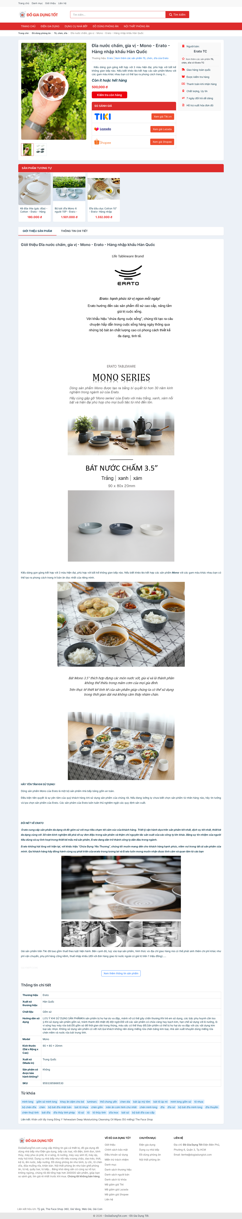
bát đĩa (46, 1112)
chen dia (125, 1101)
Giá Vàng (75, 1208)
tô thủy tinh (99, 1112)
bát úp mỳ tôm (141, 1101)
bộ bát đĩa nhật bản (59, 1107)
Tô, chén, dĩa (60, 33)
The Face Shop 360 (57, 1208)
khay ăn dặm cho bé (72, 1101)
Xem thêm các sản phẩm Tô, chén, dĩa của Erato (141, 58)
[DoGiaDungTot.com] (38, 14)
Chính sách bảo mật (116, 1149)
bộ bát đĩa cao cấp (143, 1112)
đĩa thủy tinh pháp (64, 1112)
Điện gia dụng (50, 26)
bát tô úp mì (160, 1101)
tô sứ (81, 1112)
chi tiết (74, 231)
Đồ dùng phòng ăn (106, 26)
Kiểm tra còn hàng (109, 95)
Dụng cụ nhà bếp (76, 26)
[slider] (27, 149)
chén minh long (148, 1107)
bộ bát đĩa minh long (190, 1107)
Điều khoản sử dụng (116, 1154)
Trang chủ (23, 3)
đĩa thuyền (212, 1107)
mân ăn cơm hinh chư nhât (121, 1107)
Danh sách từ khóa (115, 1179)
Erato (110, 58)
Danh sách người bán (117, 1174)
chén (42, 1107)
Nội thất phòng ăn (137, 26)
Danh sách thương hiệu (118, 1169)
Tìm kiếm (178, 14)
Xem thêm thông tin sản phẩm (121, 973)
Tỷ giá (40, 1208)
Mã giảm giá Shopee (116, 1194)
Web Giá (86, 1208)
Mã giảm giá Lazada (116, 1189)
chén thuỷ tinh (30, 1112)
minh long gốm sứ (181, 1101)
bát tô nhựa (81, 1107)
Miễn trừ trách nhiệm (117, 1159)
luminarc (92, 1101)
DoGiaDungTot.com (116, 1215)
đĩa (162, 1107)
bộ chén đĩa (29, 1107)
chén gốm (97, 1107)
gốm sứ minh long (46, 1101)
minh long (27, 1101)
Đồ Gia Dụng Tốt (139, 1215)
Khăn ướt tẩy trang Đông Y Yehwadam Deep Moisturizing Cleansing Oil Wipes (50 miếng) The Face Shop (92, 1119)
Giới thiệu (50, 3)
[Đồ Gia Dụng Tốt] (36, 1140)
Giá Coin (97, 1208)
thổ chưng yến (108, 1101)
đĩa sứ (171, 1107)
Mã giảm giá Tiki (114, 1184)
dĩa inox (113, 1112)
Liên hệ (62, 3)
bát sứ (125, 1112)
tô (88, 1112)
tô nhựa (198, 1101)
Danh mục (37, 3)
